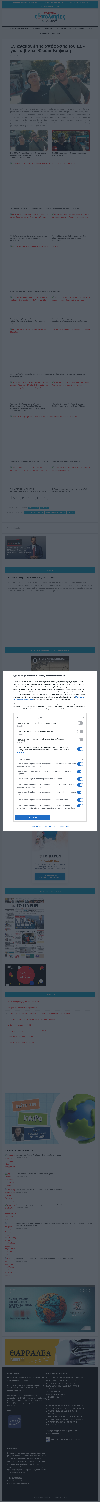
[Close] (92, 676)
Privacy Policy (64, 826)
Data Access (50, 826)
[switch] (80, 723)
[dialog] (50, 751)
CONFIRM (32, 818)
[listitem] (50, 717)
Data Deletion (36, 826)
